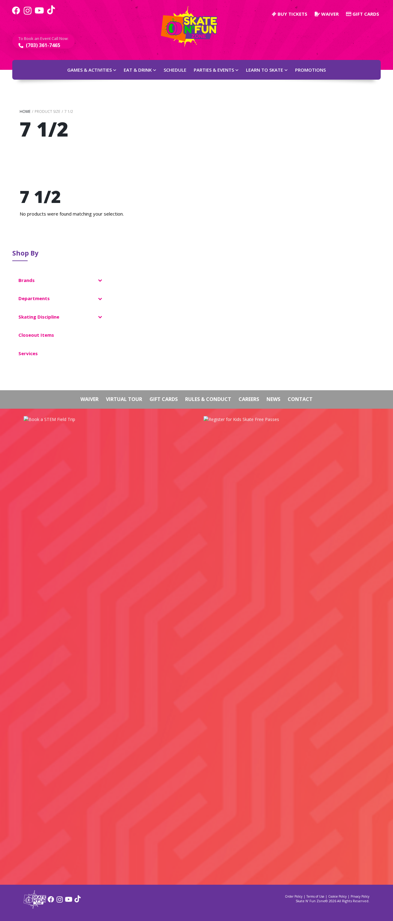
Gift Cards (365, 14)
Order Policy (293, 896)
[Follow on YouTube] (68, 901)
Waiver (329, 14)
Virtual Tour (124, 399)
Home (25, 111)
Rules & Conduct (208, 399)
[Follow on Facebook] (51, 901)
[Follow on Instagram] (60, 901)
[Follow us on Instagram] (27, 14)
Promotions (310, 70)
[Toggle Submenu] (100, 280)
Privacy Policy (360, 896)
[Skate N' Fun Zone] (35, 906)
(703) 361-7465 (42, 45)
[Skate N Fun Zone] (193, 26)
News (273, 399)
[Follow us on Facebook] (16, 14)
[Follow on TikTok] (77, 901)
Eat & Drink (138, 70)
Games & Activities (89, 70)
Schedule (175, 70)
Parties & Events (214, 70)
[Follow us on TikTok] (51, 14)
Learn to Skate (264, 70)
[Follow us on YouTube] (39, 14)
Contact (300, 399)
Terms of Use (315, 896)
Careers (249, 399)
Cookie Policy (337, 896)
